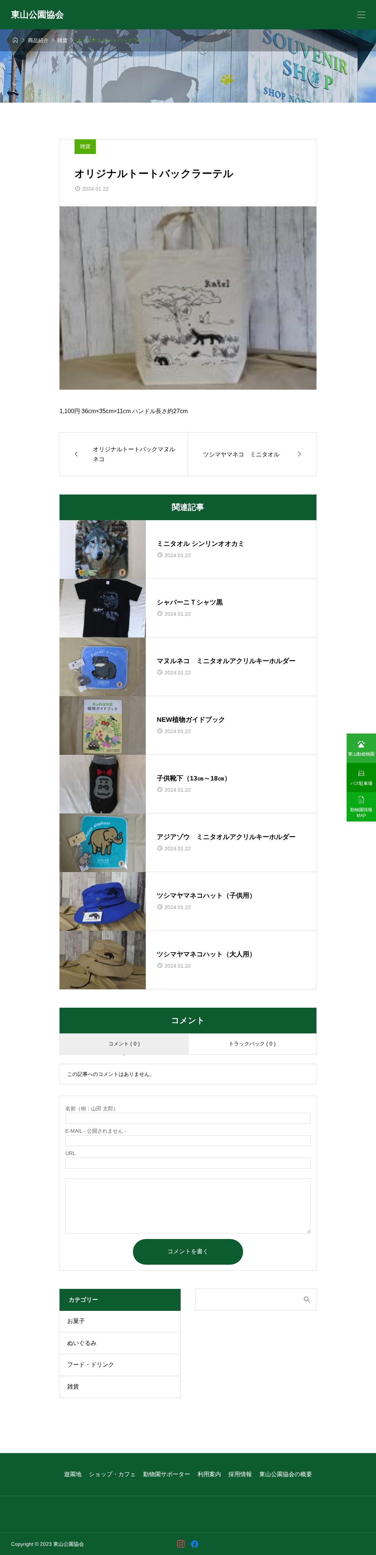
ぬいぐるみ (82, 1343)
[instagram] (181, 1544)
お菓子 (76, 1321)
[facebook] (194, 1544)
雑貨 (85, 146)
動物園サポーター (166, 1474)
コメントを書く (188, 1251)
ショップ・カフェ (112, 1474)
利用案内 (209, 1474)
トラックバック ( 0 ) (252, 1044)
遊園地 (73, 1474)
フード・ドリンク (90, 1364)
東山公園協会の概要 (285, 1474)
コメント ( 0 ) (124, 1044)
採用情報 (240, 1474)
